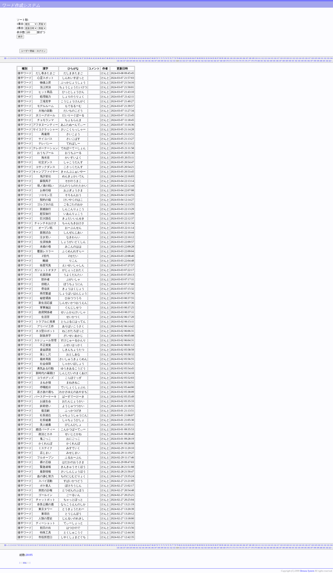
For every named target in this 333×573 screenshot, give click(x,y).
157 (186, 61)
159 (193, 61)
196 (308, 61)
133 (328, 58)
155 (180, 61)
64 (143, 58)
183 (268, 61)
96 (215, 58)
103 (234, 58)
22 (49, 58)
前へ (6, 58)
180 (258, 61)
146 (152, 61)
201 (324, 61)
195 (305, 61)
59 (132, 58)
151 (168, 61)
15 (33, 58)
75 (168, 58)
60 (134, 58)
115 (272, 58)
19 (42, 58)
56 (125, 58)
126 (306, 58)
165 (211, 61)
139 (130, 61)
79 (177, 58)
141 (136, 61)
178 (252, 61)
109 (253, 58)
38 (85, 58)
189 (286, 61)
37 (82, 58)
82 (184, 58)
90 (202, 58)
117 (278, 58)
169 (224, 61)
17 (37, 58)
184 (271, 61)
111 (259, 58)
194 (302, 61)
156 (183, 61)
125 (303, 58)
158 (190, 61)
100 (225, 58)
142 (140, 61)
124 (300, 58)
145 (149, 61)
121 (290, 58)
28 (62, 58)
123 (297, 58)
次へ (330, 61)
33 (73, 58)
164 (208, 61)
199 (318, 61)
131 (322, 58)
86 (193, 58)
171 (230, 61)
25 (55, 58)
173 (236, 61)
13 (28, 58)
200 (321, 61)
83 (186, 58)
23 (51, 58)
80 (179, 58)
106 (243, 58)
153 (174, 61)
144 (146, 61)
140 (133, 61)
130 (318, 58)
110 (256, 58)
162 (202, 61)
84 (188, 58)
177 (249, 61)
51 (114, 58)
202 (327, 61)
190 (289, 61)
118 (281, 58)
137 (124, 61)
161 (199, 61)
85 (191, 58)
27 (60, 58)
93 (209, 58)
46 (103, 58)
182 (264, 61)
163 (205, 61)
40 (89, 58)
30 (67, 58)
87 (195, 58)
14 (31, 58)
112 (262, 58)
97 (218, 58)
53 (118, 58)
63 (141, 58)
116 (275, 58)
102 (231, 58)
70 (157, 58)
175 (243, 61)
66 (148, 58)
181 (261, 61)
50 (112, 58)
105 (240, 58)
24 (53, 58)
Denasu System (307, 571)
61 (137, 58)
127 (309, 58)
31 (69, 58)
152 (171, 61)
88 (197, 58)
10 (22, 58)
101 (228, 58)
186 (277, 61)
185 (274, 61)
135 (118, 61)
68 (152, 58)
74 (166, 58)
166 (215, 61)
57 (128, 58)
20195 (29, 554)
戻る (25, 563)
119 (284, 58)
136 (121, 61)
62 (139, 58)
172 (233, 61)
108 (250, 58)
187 (280, 61)
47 (105, 58)
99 (222, 58)
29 (64, 58)
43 (96, 58)
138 (127, 61)
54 (121, 58)
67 (150, 58)
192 (296, 61)
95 (213, 58)
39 (87, 58)
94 (211, 58)
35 (78, 58)
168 (221, 61)
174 (239, 61)
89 (200, 58)
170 (227, 61)
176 (246, 61)
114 (268, 58)
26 (58, 58)
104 (237, 58)
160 (196, 61)
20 (44, 58)
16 (35, 58)
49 (109, 58)
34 (76, 58)
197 (311, 61)
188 (283, 61)
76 (170, 58)
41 (91, 58)
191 (293, 61)
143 (143, 61)
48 (107, 58)
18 (40, 58)
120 (287, 58)
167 (218, 61)
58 (130, 58)
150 (165, 61)
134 (331, 58)
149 (161, 61)
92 (206, 58)
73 (164, 58)
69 (155, 58)
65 (146, 58)
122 (293, 58)
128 (312, 58)
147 (155, 61)
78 (175, 58)
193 (299, 61)
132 (325, 58)
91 (204, 58)
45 (100, 58)
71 (159, 58)
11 (24, 58)
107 (247, 58)
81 (182, 58)
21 (46, 58)
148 (158, 61)
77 (173, 58)
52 (116, 58)
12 (26, 58)
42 (94, 58)
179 (255, 61)
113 (265, 58)
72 (161, 58)
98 (220, 58)
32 (71, 58)
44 (98, 58)
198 (314, 61)
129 (315, 58)
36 (80, 58)
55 (123, 58)
